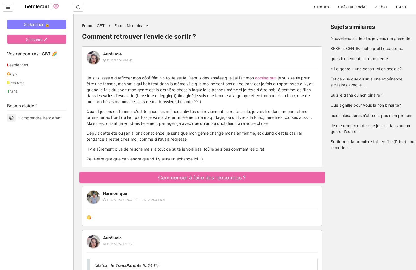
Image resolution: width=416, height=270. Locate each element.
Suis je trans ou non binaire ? (357, 95)
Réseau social (353, 7)
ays (12, 73)
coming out (265, 77)
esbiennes (17, 64)
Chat (382, 7)
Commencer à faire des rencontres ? (202, 177)
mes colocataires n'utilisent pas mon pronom (371, 115)
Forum (323, 7)
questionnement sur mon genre (359, 58)
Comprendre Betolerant (40, 118)
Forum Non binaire (131, 25)
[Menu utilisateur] (8, 7)
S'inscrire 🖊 (37, 39)
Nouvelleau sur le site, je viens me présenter (371, 38)
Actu (403, 7)
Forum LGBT (93, 25)
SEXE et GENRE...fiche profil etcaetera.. (367, 48)
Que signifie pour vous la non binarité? (366, 105)
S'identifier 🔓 (37, 24)
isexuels (15, 82)
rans (12, 91)
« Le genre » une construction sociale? (366, 68)
